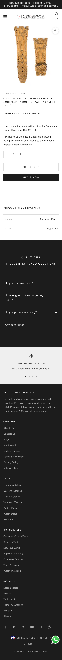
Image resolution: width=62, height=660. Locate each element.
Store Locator (10, 587)
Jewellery (8, 519)
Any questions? (14, 325)
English (29, 644)
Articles (7, 593)
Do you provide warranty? (21, 312)
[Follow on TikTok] (41, 627)
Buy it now (31, 177)
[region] (31, 362)
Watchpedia (9, 599)
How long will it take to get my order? (24, 298)
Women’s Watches (13, 502)
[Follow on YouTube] (32, 627)
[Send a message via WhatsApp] (55, 639)
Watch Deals (10, 513)
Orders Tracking (11, 451)
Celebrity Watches (13, 605)
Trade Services (11, 565)
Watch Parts (10, 508)
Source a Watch (11, 542)
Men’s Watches (11, 496)
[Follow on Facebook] (5, 627)
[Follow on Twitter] (14, 627)
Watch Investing (12, 570)
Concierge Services (13, 559)
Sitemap (7, 616)
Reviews (7, 610)
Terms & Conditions (14, 456)
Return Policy (10, 468)
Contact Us (9, 434)
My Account (9, 445)
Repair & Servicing (13, 553)
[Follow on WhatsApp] (50, 627)
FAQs (6, 439)
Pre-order (31, 167)
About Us (8, 428)
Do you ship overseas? (19, 283)
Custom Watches (12, 490)
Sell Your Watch (12, 547)
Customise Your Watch (15, 536)
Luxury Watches (12, 485)
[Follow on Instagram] (23, 627)
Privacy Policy (10, 462)
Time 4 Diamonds (14, 93)
